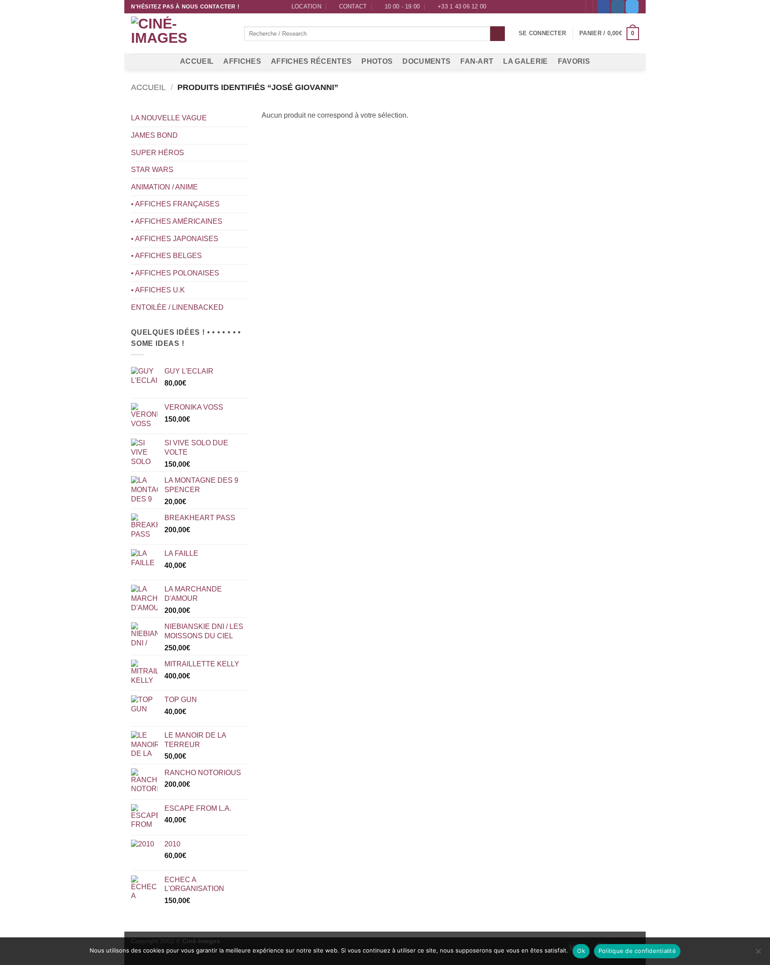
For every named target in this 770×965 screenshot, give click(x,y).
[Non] (758, 954)
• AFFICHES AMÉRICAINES (176, 221)
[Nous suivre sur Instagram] (617, 6)
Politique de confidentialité (637, 950)
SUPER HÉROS (157, 152)
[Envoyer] (497, 33)
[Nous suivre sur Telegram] (632, 6)
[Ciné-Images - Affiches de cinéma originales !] (181, 33)
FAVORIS (574, 61)
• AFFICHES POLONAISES (175, 273)
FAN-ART (476, 61)
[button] (542, 33)
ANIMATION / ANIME (164, 187)
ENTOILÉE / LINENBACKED (177, 307)
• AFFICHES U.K (158, 290)
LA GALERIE (525, 61)
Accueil (148, 87)
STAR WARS (152, 169)
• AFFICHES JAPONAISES (174, 238)
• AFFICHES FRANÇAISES (175, 204)
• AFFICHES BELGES (166, 255)
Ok (581, 950)
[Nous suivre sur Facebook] (603, 6)
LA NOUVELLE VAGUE (169, 118)
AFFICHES (242, 61)
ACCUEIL (196, 61)
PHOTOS (377, 61)
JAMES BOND (154, 135)
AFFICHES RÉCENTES (311, 61)
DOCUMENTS (426, 61)
